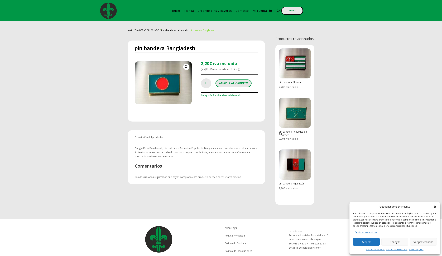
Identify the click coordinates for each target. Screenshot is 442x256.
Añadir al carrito (233, 83)
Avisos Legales (416, 249)
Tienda (189, 11)
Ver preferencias (423, 242)
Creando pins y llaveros (215, 11)
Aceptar (366, 242)
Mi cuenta (260, 11)
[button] (435, 206)
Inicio (176, 11)
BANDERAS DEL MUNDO (147, 30)
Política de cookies (375, 249)
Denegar (395, 242)
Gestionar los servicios (366, 232)
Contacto (242, 11)
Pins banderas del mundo (174, 30)
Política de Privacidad (396, 249)
